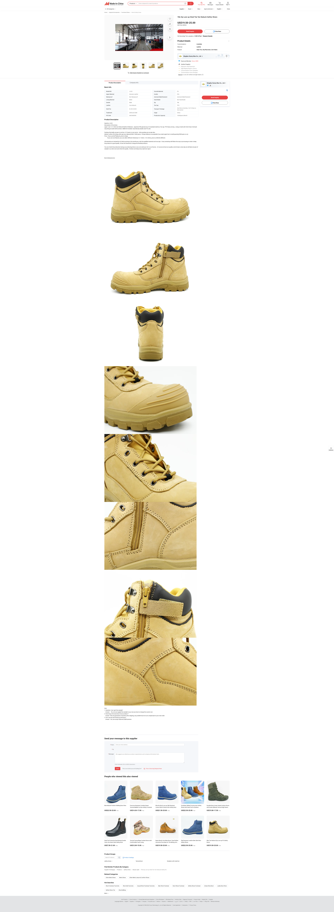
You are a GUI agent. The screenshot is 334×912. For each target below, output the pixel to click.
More (105, 893)
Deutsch (164, 901)
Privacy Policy (193, 905)
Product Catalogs (129, 857)
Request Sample (207, 36)
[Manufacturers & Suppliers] (113, 3)
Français (144, 901)
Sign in (228, 4)
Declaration (185, 905)
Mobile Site (204, 899)
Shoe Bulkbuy (122, 890)
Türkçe (200, 901)
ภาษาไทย (195, 901)
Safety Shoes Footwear (194, 886)
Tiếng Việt (206, 901)
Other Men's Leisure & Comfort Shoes (139, 877)
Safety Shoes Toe (110, 890)
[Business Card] (227, 90)
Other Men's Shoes (111, 877)
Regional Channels (187, 899)
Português (138, 901)
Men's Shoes (122, 877)
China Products (133, 899)
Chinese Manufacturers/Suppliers (146, 899)
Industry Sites (178, 899)
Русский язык (151, 901)
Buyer (189, 9)
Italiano (158, 901)
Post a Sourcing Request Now (153, 768)
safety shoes (107, 861)
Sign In (180, 74)
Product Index (197, 899)
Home (105, 12)
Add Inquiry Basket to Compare (139, 73)
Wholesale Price (169, 899)
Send (117, 768)
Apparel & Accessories (114, 12)
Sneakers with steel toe (173, 861)
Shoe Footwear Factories (112, 886)
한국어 (181, 901)
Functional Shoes (125, 12)
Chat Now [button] (218, 31)
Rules (228, 9)
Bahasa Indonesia (215, 901)
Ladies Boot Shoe (222, 886)
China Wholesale (160, 899)
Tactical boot (139, 861)
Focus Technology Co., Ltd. (155, 905)
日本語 (186, 901)
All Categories (110, 9)
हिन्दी (190, 901)
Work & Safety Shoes (136, 12)
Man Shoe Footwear (163, 886)
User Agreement (176, 905)
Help (198, 9)
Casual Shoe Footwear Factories (146, 886)
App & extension (208, 9)
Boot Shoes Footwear (178, 886)
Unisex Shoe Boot (209, 886)
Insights (211, 899)
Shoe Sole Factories (128, 886)
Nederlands (170, 901)
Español (132, 901)
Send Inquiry (190, 31)
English (126, 901)
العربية (176, 901)
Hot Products (124, 899)
